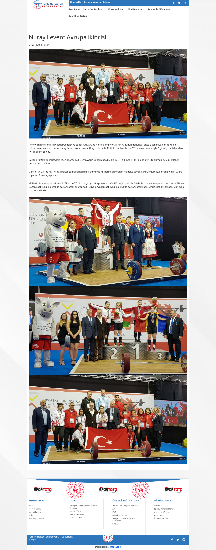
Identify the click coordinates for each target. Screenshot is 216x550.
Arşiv (31, 515)
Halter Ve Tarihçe (92, 9)
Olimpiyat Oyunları (120, 515)
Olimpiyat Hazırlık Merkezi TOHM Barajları (84, 507)
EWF (114, 512)
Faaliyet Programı (36, 512)
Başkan (32, 506)
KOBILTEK (115, 546)
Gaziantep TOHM (77, 514)
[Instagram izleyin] (185, 3)
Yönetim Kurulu (35, 509)
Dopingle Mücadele (92, 2)
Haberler (47, 44)
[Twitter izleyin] (179, 3)
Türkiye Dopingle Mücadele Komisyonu (123, 519)
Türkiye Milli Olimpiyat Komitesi (125, 506)
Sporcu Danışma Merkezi (164, 509)
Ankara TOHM (76, 517)
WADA (115, 524)
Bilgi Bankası (135, 9)
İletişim (106, 2)
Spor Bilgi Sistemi (78, 15)
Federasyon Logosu (36, 518)
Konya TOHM (75, 511)
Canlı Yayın (158, 515)
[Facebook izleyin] (173, 3)
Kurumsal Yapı (116, 9)
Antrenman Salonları (162, 512)
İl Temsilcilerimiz (161, 518)
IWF (113, 509)
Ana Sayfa (74, 9)
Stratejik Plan (76, 2)
